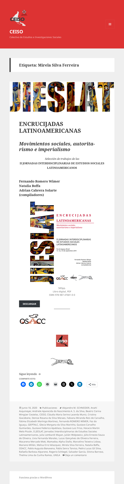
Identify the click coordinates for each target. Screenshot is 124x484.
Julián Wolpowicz (73, 434)
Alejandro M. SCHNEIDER (75, 407)
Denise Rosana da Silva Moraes (49, 417)
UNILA (56, 455)
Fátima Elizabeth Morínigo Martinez (38, 421)
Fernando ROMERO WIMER (73, 421)
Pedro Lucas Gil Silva (89, 448)
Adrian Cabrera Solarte (38, 190)
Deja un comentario (76, 455)
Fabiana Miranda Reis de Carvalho (85, 417)
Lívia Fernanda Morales (44, 438)
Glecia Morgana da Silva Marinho (57, 424)
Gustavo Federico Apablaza (46, 428)
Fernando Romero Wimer (39, 181)
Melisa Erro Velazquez (49, 444)
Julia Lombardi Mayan (51, 434)
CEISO (16, 31)
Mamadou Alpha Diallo (59, 441)
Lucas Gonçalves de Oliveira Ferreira (78, 438)
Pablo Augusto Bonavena (41, 448)
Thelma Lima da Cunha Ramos (35, 455)
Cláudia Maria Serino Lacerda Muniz (67, 414)
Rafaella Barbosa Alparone (33, 451)
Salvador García (77, 451)
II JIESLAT (38, 431)
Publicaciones (49, 407)
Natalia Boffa (29, 186)
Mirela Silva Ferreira (73, 444)
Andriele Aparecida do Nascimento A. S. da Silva (58, 411)
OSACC (22, 448)
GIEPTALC (33, 424)
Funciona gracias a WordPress (35, 477)
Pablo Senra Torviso (66, 448)
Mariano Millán (27, 444)
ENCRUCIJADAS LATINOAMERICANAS (50, 127)
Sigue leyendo (30, 374)
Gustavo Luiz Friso (72, 428)
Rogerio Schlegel (58, 451)
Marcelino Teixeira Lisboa (86, 441)
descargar (29, 303)
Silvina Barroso (95, 451)
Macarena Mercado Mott (32, 441)
